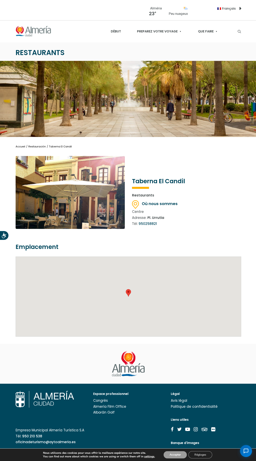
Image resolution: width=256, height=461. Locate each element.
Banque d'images (185, 443)
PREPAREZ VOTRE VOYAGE (157, 31)
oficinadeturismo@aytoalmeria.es (46, 442)
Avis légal (179, 400)
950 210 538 (32, 436)
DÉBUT (116, 31)
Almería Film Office (109, 406)
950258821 (148, 223)
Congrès (100, 400)
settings (149, 456)
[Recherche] (239, 31)
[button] (172, 429)
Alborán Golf (104, 412)
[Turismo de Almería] (33, 31)
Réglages (200, 455)
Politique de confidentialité (194, 406)
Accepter (175, 455)
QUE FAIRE (206, 31)
